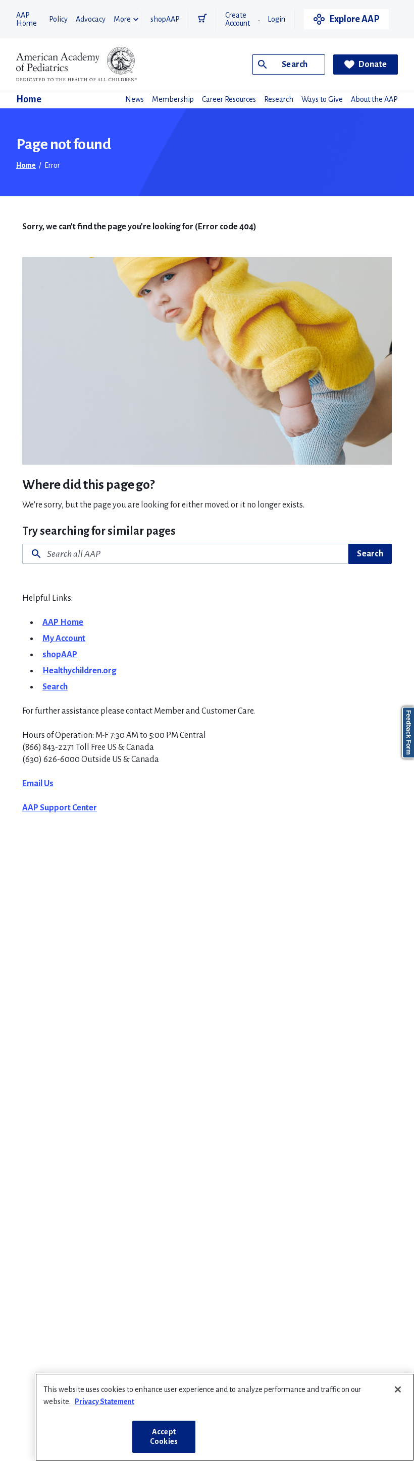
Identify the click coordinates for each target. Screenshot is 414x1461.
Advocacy (91, 19)
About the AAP (374, 99)
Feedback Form (408, 732)
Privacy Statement (104, 1402)
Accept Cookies (164, 1436)
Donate (372, 64)
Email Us (38, 783)
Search (370, 553)
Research (278, 99)
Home (28, 99)
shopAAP (165, 19)
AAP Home (26, 19)
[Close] (398, 1389)
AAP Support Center (59, 807)
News (134, 99)
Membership (173, 99)
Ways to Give (322, 99)
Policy (58, 19)
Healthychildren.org (79, 670)
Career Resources (229, 99)
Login (276, 19)
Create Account (237, 19)
